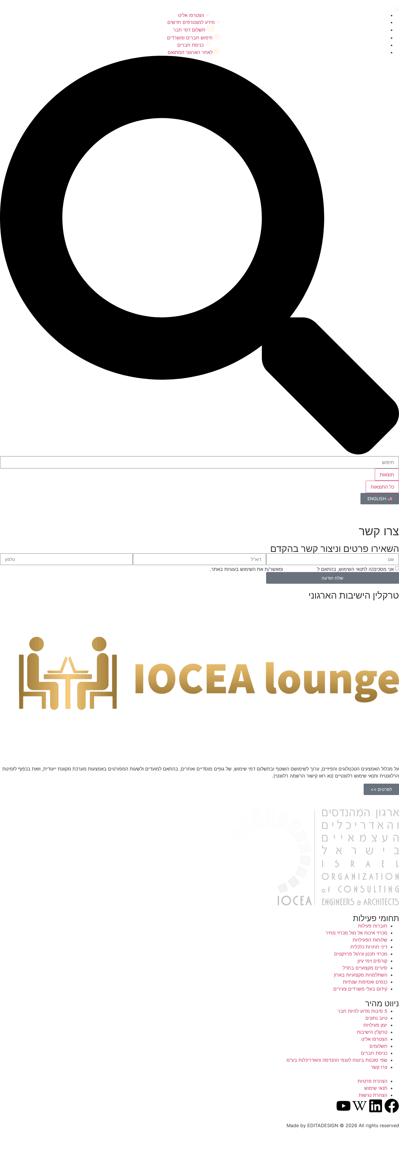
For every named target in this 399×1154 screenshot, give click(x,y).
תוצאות (387, 474)
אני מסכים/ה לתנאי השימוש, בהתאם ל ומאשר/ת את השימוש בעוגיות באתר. (302, 569)
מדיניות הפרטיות (300, 569)
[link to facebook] (391, 1106)
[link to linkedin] (375, 1106)
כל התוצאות (382, 487)
